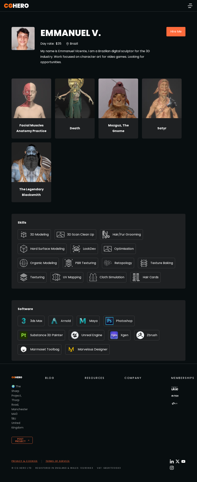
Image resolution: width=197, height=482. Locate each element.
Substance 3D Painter (46, 335)
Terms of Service (58, 461)
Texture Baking (161, 263)
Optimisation (124, 248)
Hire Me (176, 31)
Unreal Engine (91, 335)
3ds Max (36, 321)
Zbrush (152, 335)
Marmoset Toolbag (44, 349)
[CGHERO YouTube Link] (183, 461)
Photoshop (124, 321)
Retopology (123, 263)
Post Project (20, 440)
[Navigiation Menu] (190, 6)
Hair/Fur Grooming (127, 234)
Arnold (66, 321)
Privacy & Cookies (25, 461)
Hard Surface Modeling (47, 248)
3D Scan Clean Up (80, 234)
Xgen (124, 335)
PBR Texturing (85, 263)
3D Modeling (39, 234)
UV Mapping (72, 277)
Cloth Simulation (112, 277)
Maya (93, 321)
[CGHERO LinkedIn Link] (172, 461)
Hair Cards (151, 277)
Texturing (37, 277)
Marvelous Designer (93, 349)
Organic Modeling (43, 263)
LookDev (89, 248)
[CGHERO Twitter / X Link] (177, 461)
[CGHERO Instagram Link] (172, 468)
